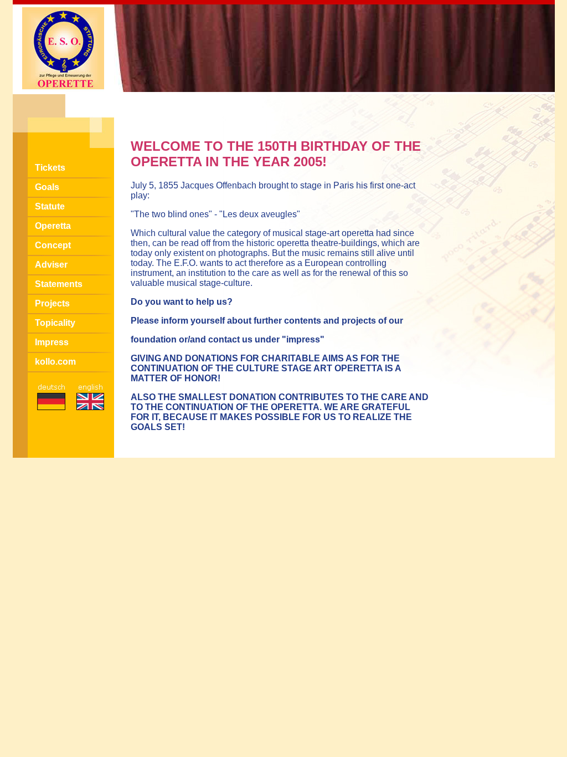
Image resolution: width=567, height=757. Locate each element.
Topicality (55, 323)
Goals (47, 187)
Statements (59, 284)
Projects (52, 303)
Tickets (50, 167)
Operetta (53, 226)
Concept (53, 245)
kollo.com (55, 361)
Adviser (51, 264)
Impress (52, 342)
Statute (50, 206)
